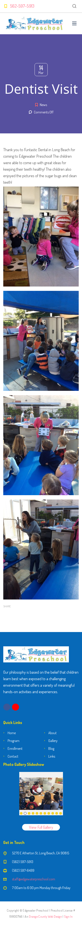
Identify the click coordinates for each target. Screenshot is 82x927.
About (52, 733)
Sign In (68, 916)
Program (13, 741)
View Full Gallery (41, 827)
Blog (51, 748)
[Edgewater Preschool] (34, 23)
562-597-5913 (22, 6)
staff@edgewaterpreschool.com (33, 879)
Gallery (53, 741)
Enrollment (15, 748)
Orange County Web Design (45, 916)
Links (51, 756)
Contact (13, 756)
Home (12, 733)
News (43, 105)
